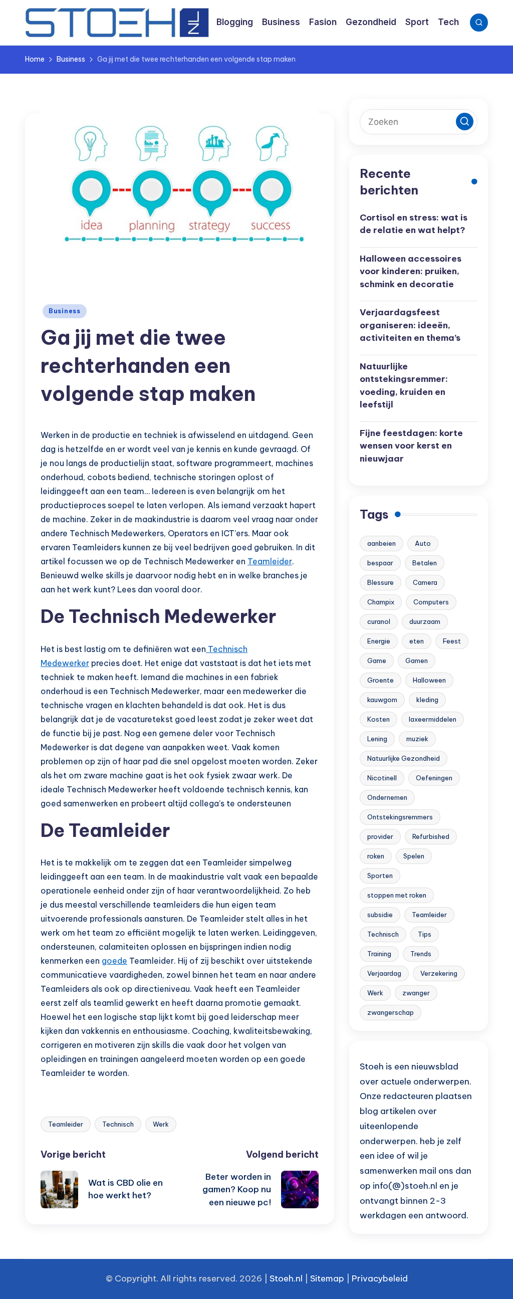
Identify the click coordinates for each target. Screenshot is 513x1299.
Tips (424, 934)
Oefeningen (434, 778)
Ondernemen (387, 797)
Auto (423, 543)
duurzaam (424, 621)
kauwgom (382, 700)
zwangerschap (390, 1012)
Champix (380, 602)
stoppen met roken (396, 895)
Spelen (413, 856)
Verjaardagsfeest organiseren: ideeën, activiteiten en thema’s (410, 325)
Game (376, 661)
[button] (464, 121)
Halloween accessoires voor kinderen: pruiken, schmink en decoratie (410, 271)
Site (318, 1278)
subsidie (380, 915)
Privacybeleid (380, 1278)
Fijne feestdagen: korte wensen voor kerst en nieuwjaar (411, 445)
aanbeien (381, 543)
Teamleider (269, 561)
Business (65, 311)
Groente (380, 680)
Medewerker (65, 663)
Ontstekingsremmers (400, 817)
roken (375, 856)
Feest (452, 641)
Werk (161, 1124)
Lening (377, 739)
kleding (427, 700)
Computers (431, 602)
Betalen (424, 563)
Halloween (429, 680)
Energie (378, 641)
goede (114, 961)
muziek (417, 739)
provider (380, 836)
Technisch (226, 649)
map (335, 1278)
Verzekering (438, 973)
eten (416, 641)
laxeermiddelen (432, 719)
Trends (420, 954)
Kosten (378, 719)
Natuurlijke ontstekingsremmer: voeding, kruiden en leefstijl (404, 385)
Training (379, 954)
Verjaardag (384, 973)
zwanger (416, 993)
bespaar (380, 563)
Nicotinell (382, 778)
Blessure (380, 582)
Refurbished (430, 836)
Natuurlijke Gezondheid (403, 758)
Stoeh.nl (286, 1278)
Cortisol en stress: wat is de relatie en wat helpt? (413, 224)
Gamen (416, 661)
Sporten (380, 876)
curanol (378, 621)
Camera (425, 582)
